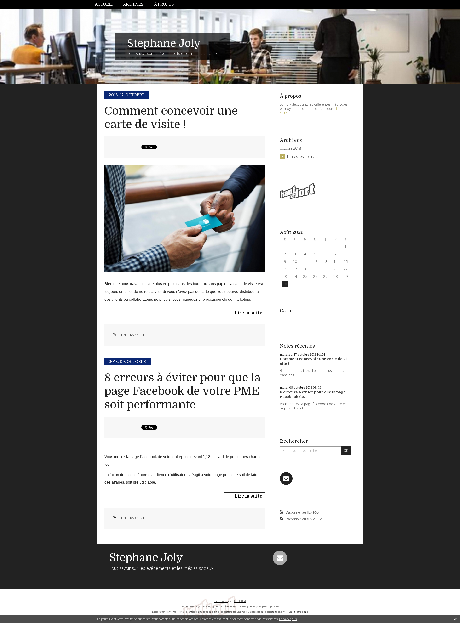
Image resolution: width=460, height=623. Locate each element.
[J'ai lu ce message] (455, 619)
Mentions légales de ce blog (201, 611)
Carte (286, 310)
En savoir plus (288, 619)
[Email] (286, 478)
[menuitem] (106, 4)
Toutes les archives (302, 156)
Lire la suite (248, 313)
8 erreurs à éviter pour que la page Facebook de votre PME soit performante (182, 391)
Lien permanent (131, 335)
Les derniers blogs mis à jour (196, 606)
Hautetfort (240, 601)
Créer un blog (221, 601)
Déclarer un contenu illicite (168, 611)
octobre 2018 (290, 148)
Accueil (104, 4)
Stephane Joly (164, 43)
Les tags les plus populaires (264, 606)
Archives (133, 4)
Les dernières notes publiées (230, 606)
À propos (164, 4)
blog (304, 611)
